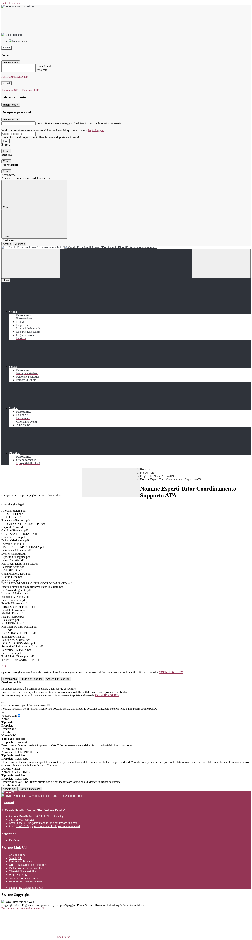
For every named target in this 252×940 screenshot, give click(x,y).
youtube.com (9, 715)
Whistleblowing (18, 874)
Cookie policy (17, 854)
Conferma (20, 243)
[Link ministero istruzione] (17, 6)
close (6, 280)
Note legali (15, 858)
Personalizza (10, 679)
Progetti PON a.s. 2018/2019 (157, 476)
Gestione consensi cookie (23, 878)
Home (143, 469)
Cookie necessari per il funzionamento (24, 705)
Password (42, 69)
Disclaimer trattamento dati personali (22, 908)
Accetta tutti (58, 679)
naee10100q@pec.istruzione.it (48, 826)
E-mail (40, 123)
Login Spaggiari (96, 130)
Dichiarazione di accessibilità (26, 868)
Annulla (7, 243)
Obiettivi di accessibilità (23, 871)
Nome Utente (44, 66)
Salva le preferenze (30, 788)
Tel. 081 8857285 (24, 819)
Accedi (6, 47)
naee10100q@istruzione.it (47, 823)
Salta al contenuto (11, 3)
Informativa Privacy (20, 861)
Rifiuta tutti (31, 679)
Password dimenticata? (14, 76)
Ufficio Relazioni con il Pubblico (28, 864)
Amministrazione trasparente (25, 881)
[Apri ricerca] (221, 263)
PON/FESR (147, 472)
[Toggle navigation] (30, 263)
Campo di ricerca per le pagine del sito (23, 495)
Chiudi (6, 151)
